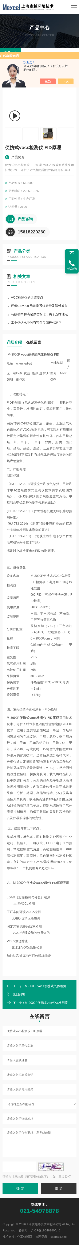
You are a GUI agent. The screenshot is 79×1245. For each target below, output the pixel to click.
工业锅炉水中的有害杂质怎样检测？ (36, 322)
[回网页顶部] (72, 254)
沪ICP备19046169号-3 (45, 1230)
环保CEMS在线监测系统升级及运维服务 (39, 306)
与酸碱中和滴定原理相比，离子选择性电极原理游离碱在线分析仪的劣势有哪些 (41, 314)
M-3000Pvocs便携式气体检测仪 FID (50, 986)
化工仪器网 (24, 1236)
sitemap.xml (59, 1236)
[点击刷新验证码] (51, 1167)
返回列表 (19, 994)
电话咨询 (72, 268)
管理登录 (41, 1236)
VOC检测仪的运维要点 (27, 297)
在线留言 (33, 342)
